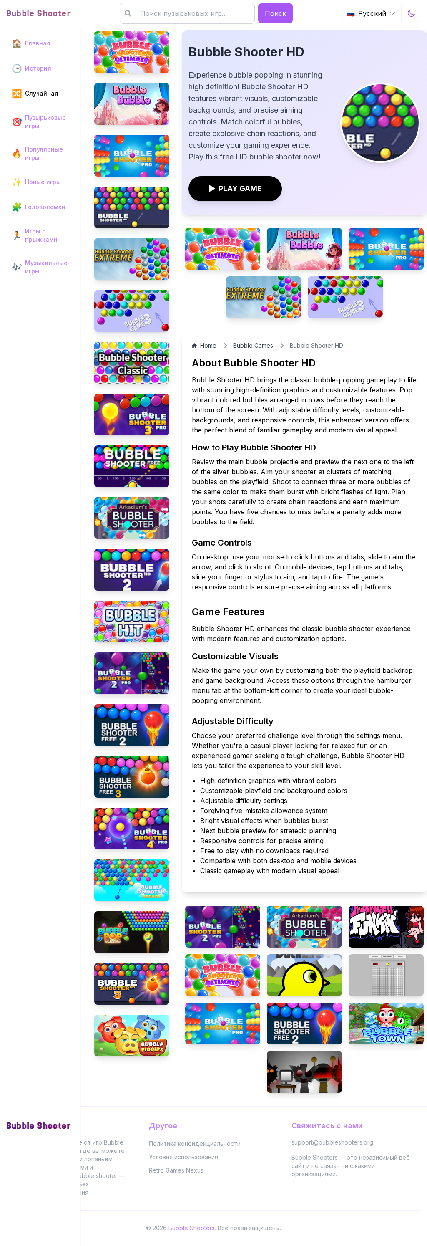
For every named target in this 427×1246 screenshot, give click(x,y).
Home (208, 345)
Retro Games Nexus (176, 1170)
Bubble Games (253, 345)
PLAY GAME (235, 188)
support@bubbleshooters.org (332, 1142)
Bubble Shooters (191, 1227)
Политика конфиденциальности (195, 1143)
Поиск (275, 13)
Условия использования (183, 1156)
